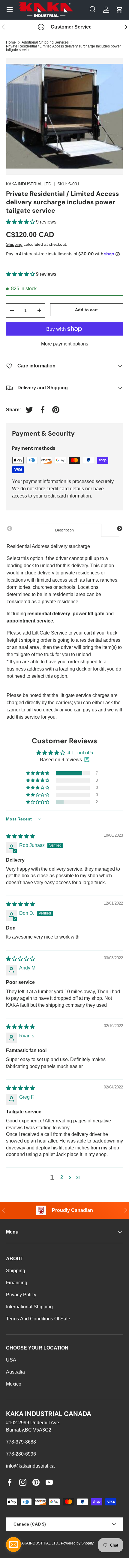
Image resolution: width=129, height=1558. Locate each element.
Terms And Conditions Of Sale (38, 1318)
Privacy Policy (21, 1294)
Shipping (14, 244)
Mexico (13, 1383)
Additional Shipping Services (45, 42)
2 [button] (61, 1177)
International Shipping (29, 1306)
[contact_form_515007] (13, 1544)
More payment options (64, 343)
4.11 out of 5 (80, 752)
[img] (20, 836)
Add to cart (86, 309)
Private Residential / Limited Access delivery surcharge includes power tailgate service (63, 48)
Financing (16, 1282)
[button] (21, 221)
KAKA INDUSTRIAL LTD (28, 183)
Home (11, 42)
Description (64, 530)
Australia (15, 1371)
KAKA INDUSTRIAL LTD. (39, 1543)
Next (120, 529)
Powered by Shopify (77, 1543)
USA (11, 1359)
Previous (10, 529)
